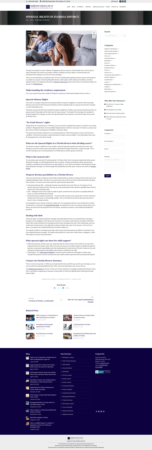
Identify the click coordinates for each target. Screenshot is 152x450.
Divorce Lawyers (67, 375)
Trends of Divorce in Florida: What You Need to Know (83, 316)
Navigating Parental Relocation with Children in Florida (84, 335)
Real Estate (107, 89)
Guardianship (108, 79)
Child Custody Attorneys (69, 361)
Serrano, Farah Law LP (61, 82)
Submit (107, 175)
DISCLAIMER (99, 367)
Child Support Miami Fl (110, 53)
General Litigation (109, 77)
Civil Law (106, 56)
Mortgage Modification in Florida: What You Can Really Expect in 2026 (42, 403)
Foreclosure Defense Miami (112, 75)
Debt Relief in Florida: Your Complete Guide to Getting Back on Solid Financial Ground (43, 381)
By (64, 279)
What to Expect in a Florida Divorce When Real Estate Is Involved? (47, 316)
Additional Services (67, 414)
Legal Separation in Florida (81, 324)
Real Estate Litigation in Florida (39, 417)
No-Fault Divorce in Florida (44, 333)
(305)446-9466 (103, 365)
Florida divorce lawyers (35, 269)
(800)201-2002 (105, 363)
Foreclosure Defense (68, 386)
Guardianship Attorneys (69, 393)
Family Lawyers (66, 382)
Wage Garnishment (109, 91)
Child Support (66, 364)
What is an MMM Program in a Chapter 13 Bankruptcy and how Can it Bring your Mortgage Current (42, 425)
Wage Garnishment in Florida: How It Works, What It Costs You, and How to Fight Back (42, 366)
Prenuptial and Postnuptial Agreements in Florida (44, 325)
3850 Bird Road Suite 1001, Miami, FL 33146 (56, 1)
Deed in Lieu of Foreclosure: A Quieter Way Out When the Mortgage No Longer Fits (43, 358)
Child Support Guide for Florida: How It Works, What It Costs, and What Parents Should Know (43, 373)
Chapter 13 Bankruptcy (110, 49)
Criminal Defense (109, 58)
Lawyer (106, 82)
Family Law (29, 34)
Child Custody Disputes (110, 51)
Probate (106, 87)
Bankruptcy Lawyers (68, 357)
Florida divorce (38, 84)
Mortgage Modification (68, 396)
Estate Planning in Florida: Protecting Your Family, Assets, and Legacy (42, 388)
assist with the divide (52, 205)
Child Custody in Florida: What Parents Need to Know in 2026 (43, 396)
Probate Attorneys (67, 400)
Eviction (106, 70)
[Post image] (30, 318)
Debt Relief (107, 60)
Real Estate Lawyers (68, 403)
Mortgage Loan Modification (112, 84)
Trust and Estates (67, 407)
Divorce (29, 32)
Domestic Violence (109, 65)
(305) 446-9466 (33, 1)
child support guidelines (47, 252)
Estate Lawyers (66, 379)
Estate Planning (108, 68)
